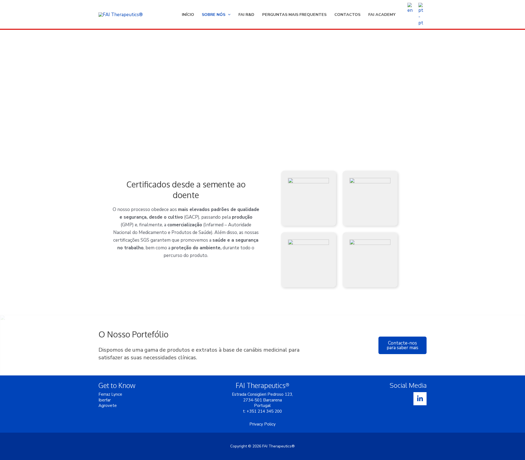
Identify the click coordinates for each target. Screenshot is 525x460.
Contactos (347, 14)
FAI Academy (381, 14)
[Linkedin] (420, 398)
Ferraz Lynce (110, 394)
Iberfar (104, 400)
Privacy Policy (262, 424)
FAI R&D (246, 14)
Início (188, 14)
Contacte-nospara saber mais (402, 345)
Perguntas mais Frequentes (294, 14)
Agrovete (107, 405)
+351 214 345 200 (264, 411)
